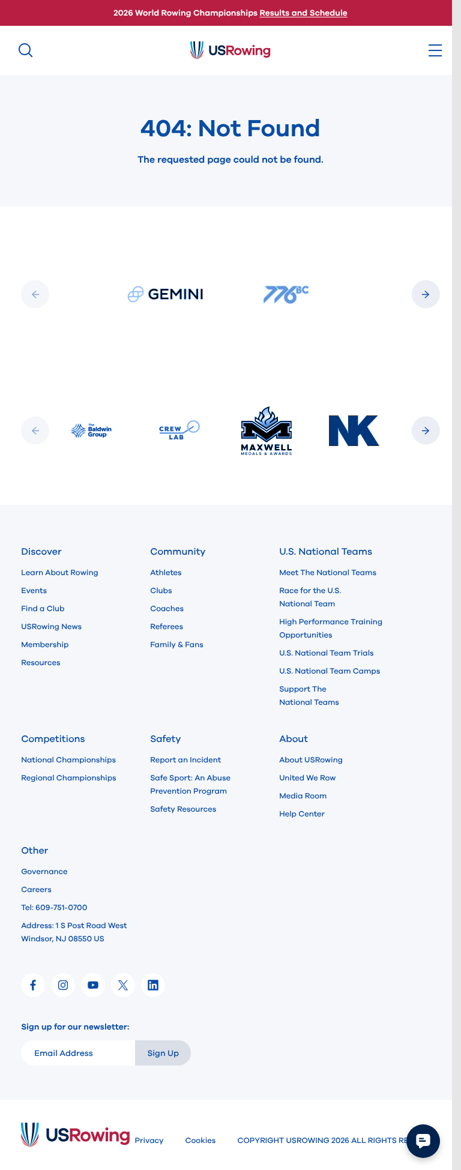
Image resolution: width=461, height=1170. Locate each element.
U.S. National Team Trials (326, 653)
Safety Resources (183, 809)
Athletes (166, 572)
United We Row (307, 778)
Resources (40, 662)
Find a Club (42, 608)
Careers (36, 889)
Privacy (148, 1140)
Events (34, 590)
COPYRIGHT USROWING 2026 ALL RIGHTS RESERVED (338, 1140)
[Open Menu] (435, 50)
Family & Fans (176, 644)
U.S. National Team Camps (329, 671)
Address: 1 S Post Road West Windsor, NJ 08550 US (74, 932)
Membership (44, 644)
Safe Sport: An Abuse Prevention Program (190, 785)
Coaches (167, 608)
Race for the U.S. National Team (310, 597)
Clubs (161, 590)
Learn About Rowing (59, 572)
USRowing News (51, 626)
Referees (166, 626)
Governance (44, 871)
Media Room (303, 796)
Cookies (200, 1140)
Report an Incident (185, 760)
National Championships (68, 760)
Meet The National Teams (327, 572)
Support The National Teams (309, 696)
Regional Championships (68, 778)
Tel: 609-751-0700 (54, 907)
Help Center (302, 814)
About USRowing (311, 760)
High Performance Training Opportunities (330, 629)
